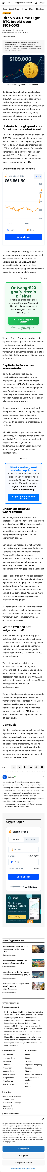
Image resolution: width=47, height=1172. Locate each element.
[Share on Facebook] (13, 767)
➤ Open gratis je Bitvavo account (23, 497)
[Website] (43, 777)
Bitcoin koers (12, 92)
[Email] (30, 767)
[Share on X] (19, 767)
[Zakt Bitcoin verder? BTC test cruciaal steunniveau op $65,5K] (38, 974)
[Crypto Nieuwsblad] (23, 2)
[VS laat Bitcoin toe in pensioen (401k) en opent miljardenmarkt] (38, 986)
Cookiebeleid (16, 1168)
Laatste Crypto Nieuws (18, 9)
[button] (43, 1118)
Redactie (8, 30)
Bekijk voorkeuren (23, 1162)
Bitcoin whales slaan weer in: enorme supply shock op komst (15, 948)
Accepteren (23, 1149)
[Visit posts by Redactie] (5, 777)
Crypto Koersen (9, 1050)
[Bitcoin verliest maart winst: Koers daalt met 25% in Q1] (38, 963)
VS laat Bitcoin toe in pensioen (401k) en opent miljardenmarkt (16, 986)
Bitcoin (31, 9)
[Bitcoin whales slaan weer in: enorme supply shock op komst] (38, 949)
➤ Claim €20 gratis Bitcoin (23, 320)
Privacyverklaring (28, 1168)
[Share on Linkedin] (25, 767)
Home (5, 9)
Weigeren (23, 1155)
